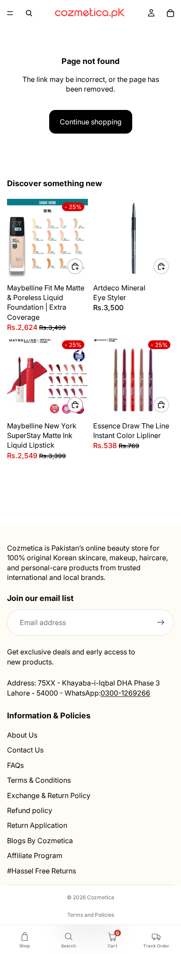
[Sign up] (161, 622)
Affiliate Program (34, 855)
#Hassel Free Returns (41, 870)
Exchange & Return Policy (48, 795)
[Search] (29, 13)
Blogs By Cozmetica (40, 840)
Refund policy (29, 810)
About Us (22, 735)
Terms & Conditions (39, 780)
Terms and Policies (90, 915)
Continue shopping (91, 121)
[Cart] (170, 13)
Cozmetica (100, 897)
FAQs (15, 764)
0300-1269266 (125, 692)
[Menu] (10, 13)
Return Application (37, 825)
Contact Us (25, 750)
